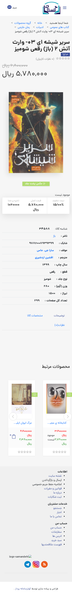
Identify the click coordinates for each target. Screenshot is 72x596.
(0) (60, 325)
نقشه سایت (55, 476)
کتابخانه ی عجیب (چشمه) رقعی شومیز (56, 423)
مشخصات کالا (35, 316)
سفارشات (56, 532)
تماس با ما (56, 517)
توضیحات (59, 316)
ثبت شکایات (55, 497)
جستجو (57, 508)
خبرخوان (44, 564)
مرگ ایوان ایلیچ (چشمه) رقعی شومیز (22, 423)
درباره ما (57, 493)
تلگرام (27, 564)
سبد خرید (56, 540)
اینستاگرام (36, 564)
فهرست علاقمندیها (51, 545)
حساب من (56, 528)
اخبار (59, 512)
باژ (54, 236)
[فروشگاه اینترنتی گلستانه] (51, 8)
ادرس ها (57, 536)
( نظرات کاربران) (45, 59)
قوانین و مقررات (53, 489)
